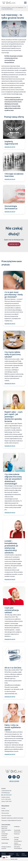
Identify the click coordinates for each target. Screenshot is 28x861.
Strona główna (6, 7)
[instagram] (14, 777)
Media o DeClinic (5, 810)
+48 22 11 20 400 (14, 781)
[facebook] (9, 777)
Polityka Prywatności (24, 854)
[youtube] (18, 777)
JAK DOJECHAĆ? (7, 795)
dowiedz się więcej (10, 147)
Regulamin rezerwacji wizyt (3, 855)
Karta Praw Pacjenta (6, 815)
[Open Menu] (25, 2)
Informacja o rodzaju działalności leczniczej (11, 820)
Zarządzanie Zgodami (11, 854)
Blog (13, 7)
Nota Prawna (17, 854)
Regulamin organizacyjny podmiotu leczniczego (12, 818)
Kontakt (3, 808)
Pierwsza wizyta (5, 813)
